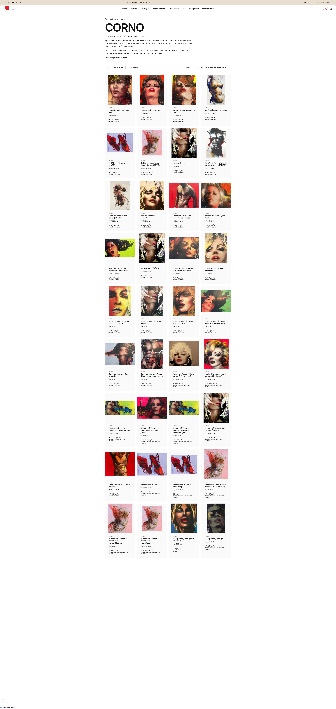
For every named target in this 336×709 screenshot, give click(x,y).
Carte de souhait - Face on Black (151, 322)
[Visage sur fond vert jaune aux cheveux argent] (120, 408)
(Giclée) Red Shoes (149, 484)
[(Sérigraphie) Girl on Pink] (120, 575)
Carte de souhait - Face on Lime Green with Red (215, 322)
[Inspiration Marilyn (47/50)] (152, 195)
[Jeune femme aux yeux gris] (120, 90)
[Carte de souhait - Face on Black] (152, 301)
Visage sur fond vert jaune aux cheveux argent (119, 429)
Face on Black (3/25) (150, 268)
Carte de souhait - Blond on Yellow (215, 269)
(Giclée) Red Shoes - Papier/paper (182, 485)
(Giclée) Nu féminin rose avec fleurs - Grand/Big (215, 485)
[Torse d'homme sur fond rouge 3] (120, 464)
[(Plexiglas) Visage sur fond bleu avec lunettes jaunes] (184, 575)
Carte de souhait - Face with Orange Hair (183, 322)
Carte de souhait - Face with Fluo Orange (118, 322)
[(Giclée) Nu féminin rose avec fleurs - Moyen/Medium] (120, 518)
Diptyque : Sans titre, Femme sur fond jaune (118, 269)
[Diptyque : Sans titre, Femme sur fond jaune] (120, 248)
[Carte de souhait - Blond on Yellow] (216, 248)
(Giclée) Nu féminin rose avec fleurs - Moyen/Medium (119, 541)
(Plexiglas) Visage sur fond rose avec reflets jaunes (150, 430)
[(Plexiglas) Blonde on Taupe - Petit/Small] (184, 685)
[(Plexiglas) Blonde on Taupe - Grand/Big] (216, 685)
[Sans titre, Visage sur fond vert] (184, 90)
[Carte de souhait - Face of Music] (120, 354)
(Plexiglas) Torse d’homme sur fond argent (216, 596)
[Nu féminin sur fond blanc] (216, 90)
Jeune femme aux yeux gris (118, 111)
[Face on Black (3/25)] (152, 248)
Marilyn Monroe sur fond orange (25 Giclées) (215, 375)
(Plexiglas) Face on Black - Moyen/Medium (215, 429)
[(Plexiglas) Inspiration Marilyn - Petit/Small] (120, 631)
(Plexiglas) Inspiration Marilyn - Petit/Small (118, 652)
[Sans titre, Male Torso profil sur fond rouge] (184, 195)
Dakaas (12, 707)
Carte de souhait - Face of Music (118, 375)
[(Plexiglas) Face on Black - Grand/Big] (216, 631)
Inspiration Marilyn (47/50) (149, 217)
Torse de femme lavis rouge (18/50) (117, 217)
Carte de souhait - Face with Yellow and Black (183, 269)
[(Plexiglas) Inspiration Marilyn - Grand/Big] (152, 631)
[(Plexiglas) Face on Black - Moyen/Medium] (216, 408)
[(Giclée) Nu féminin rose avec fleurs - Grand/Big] (216, 464)
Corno (110, 107)
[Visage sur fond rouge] (152, 90)
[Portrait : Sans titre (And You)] (216, 195)
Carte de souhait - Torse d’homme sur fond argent (152, 375)
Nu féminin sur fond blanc (216, 110)
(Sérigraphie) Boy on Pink (151, 595)
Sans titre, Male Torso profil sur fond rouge (182, 217)
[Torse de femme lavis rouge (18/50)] (120, 195)
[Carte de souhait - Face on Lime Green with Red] (216, 301)
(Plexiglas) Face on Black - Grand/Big (215, 652)
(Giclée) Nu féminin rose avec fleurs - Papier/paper (151, 541)
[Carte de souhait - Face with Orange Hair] (184, 301)
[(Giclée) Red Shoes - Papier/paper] (184, 464)
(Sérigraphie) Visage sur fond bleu (183, 540)
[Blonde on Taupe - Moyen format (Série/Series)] (184, 354)
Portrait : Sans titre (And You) (215, 217)
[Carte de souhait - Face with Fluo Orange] (120, 301)
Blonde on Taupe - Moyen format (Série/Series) (184, 375)
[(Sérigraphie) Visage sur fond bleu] (184, 518)
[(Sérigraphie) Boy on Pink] (152, 575)
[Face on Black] (184, 143)
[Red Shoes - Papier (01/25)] (120, 143)
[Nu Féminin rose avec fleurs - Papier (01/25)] (152, 143)
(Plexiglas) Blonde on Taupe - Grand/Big (214, 706)
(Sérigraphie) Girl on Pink (119, 595)
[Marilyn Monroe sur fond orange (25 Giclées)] (216, 354)
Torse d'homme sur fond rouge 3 (119, 485)
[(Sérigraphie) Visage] (216, 518)
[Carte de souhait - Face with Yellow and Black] (184, 248)
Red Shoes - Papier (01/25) (116, 164)
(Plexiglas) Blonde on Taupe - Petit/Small (182, 706)
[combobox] (307, 2)
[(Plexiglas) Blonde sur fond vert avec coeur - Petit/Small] (120, 685)
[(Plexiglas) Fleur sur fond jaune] (184, 631)
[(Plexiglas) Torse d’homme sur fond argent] (216, 575)
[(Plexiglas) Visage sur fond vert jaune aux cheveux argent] (184, 408)
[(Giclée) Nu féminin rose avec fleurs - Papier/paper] (152, 518)
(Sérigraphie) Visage (214, 539)
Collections (114, 19)
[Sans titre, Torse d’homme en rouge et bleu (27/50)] (216, 143)
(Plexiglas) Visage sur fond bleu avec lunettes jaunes (183, 597)
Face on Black (179, 163)
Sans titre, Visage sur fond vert (184, 111)
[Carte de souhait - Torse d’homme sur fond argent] (152, 354)
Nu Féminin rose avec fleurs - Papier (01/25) (150, 164)
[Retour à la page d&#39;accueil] (106, 19)
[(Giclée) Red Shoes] (152, 464)
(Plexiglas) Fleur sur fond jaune (183, 652)
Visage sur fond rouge (150, 110)
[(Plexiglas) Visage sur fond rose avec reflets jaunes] (152, 408)
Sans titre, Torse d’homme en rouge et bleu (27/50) (216, 164)
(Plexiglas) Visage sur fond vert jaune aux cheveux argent (182, 430)
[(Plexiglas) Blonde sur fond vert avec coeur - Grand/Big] (152, 685)
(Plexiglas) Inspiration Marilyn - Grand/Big (150, 652)
